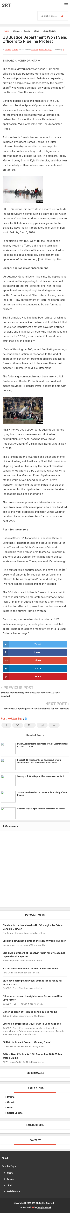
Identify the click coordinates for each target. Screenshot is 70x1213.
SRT (6, 5)
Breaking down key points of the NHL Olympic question (34, 940)
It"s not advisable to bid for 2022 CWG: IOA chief (30, 968)
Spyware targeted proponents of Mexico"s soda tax (41, 809)
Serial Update (15, 1112)
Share (37, 652)
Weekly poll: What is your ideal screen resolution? (40, 776)
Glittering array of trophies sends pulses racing (30, 1011)
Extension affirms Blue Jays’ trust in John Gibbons (32, 1023)
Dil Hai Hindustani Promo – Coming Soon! (26, 1042)
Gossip (15, 50)
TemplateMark (44, 1207)
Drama (8, 50)
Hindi (10, 1107)
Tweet (38, 644)
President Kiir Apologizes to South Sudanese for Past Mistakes (36, 708)
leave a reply (45, 50)
